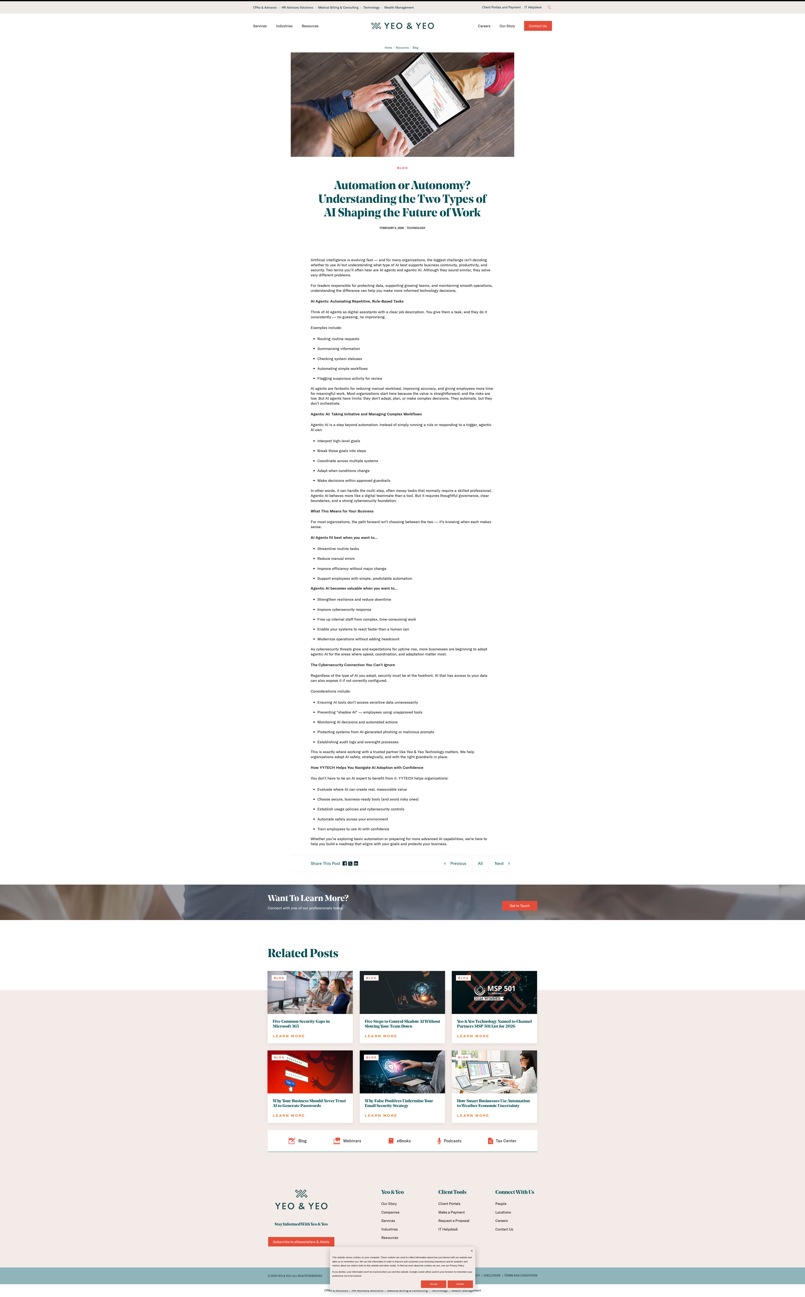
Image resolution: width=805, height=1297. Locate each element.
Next (499, 863)
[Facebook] (344, 864)
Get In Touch (520, 905)
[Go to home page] (402, 26)
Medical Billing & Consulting (338, 7)
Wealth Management (399, 7)
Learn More (289, 1036)
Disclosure (492, 1275)
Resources (310, 26)
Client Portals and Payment (501, 7)
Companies (390, 1212)
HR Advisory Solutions (297, 7)
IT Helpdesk (533, 7)
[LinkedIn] (355, 864)
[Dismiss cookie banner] (472, 1251)
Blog (415, 47)
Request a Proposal (454, 1220)
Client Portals (449, 1203)
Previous (458, 863)
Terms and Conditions (520, 1275)
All (480, 863)
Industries (284, 26)
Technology (371, 7)
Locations (503, 1212)
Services (260, 26)
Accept (433, 1284)
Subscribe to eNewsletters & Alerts (301, 1242)
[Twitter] (350, 864)
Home (388, 47)
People (500, 1203)
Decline (460, 1284)
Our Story (507, 26)
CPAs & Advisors (265, 7)
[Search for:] (549, 7)
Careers (484, 26)
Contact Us (538, 26)
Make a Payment (451, 1212)
